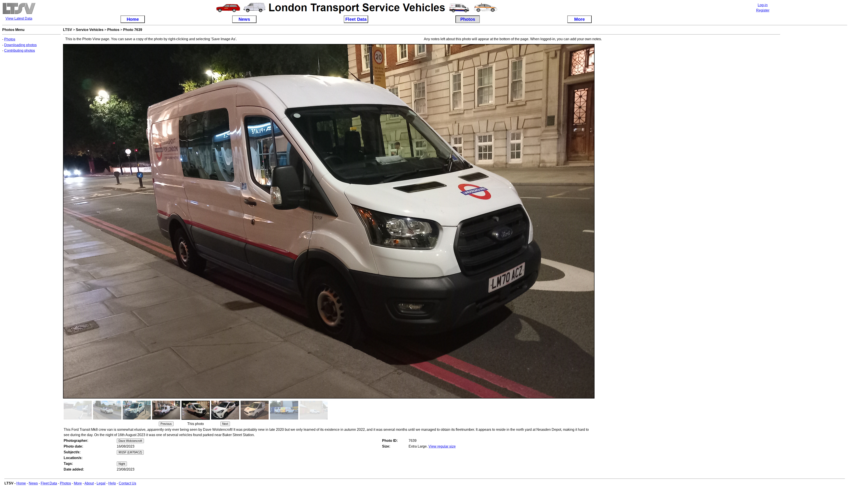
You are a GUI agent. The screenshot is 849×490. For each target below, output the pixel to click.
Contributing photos (19, 50)
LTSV (67, 30)
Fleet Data (49, 483)
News (33, 483)
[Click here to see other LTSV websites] (18, 13)
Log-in (763, 5)
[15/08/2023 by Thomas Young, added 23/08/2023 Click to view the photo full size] (284, 418)
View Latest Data (19, 18)
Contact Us (127, 483)
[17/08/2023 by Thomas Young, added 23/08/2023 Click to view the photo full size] (78, 418)
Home (21, 483)
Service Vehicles (89, 30)
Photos (9, 39)
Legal (101, 483)
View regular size (442, 446)
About (89, 483)
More (78, 483)
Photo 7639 (132, 30)
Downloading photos (20, 45)
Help (112, 483)
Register (762, 10)
